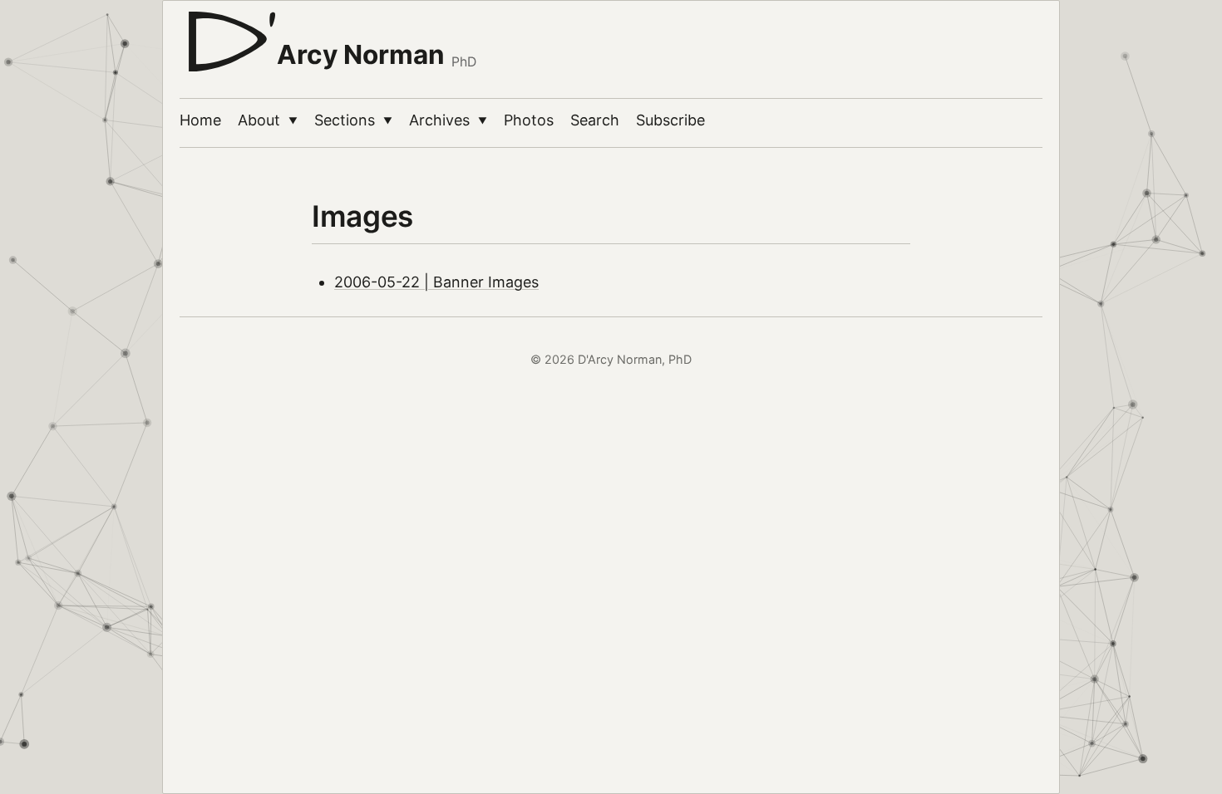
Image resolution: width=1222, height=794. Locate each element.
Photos (529, 120)
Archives (448, 120)
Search (594, 120)
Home (200, 120)
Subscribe (670, 120)
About (268, 120)
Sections (353, 120)
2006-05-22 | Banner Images (436, 282)
